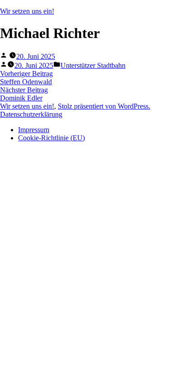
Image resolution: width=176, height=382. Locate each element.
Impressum (33, 130)
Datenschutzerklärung (31, 114)
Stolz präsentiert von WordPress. (104, 106)
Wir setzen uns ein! (27, 11)
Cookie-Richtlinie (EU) (51, 138)
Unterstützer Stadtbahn (92, 65)
